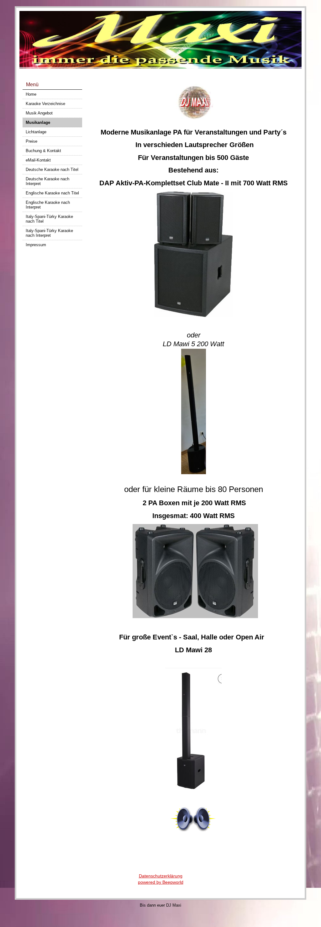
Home (31, 94)
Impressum (36, 244)
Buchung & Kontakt (43, 150)
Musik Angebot (39, 113)
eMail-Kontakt (38, 160)
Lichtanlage (36, 132)
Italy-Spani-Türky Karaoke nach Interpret (49, 233)
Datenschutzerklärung (160, 875)
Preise (31, 141)
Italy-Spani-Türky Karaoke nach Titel (49, 219)
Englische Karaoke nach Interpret (48, 204)
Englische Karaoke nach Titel (52, 193)
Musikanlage (38, 122)
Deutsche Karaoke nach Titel (52, 169)
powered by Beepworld (160, 882)
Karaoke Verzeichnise (45, 103)
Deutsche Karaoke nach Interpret (47, 181)
